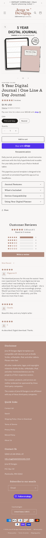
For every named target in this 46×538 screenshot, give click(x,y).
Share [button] (6, 210)
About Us (8, 440)
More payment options (23, 151)
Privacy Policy (10, 430)
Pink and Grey (9, 121)
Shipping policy (35, 533)
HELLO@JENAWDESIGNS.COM (17, 459)
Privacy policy (12, 533)
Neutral (24, 121)
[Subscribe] (35, 488)
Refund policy (38, 529)
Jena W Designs (14, 529)
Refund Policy (10, 435)
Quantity (5, 126)
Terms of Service (11, 424)
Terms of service (24, 533)
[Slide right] (28, 78)
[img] (7, 270)
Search (7, 414)
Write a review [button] (23, 254)
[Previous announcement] (4, 3)
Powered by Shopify (25, 529)
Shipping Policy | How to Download (18, 419)
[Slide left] (17, 78)
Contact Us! (9, 408)
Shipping (4, 108)
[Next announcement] (41, 3)
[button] (4, 12)
